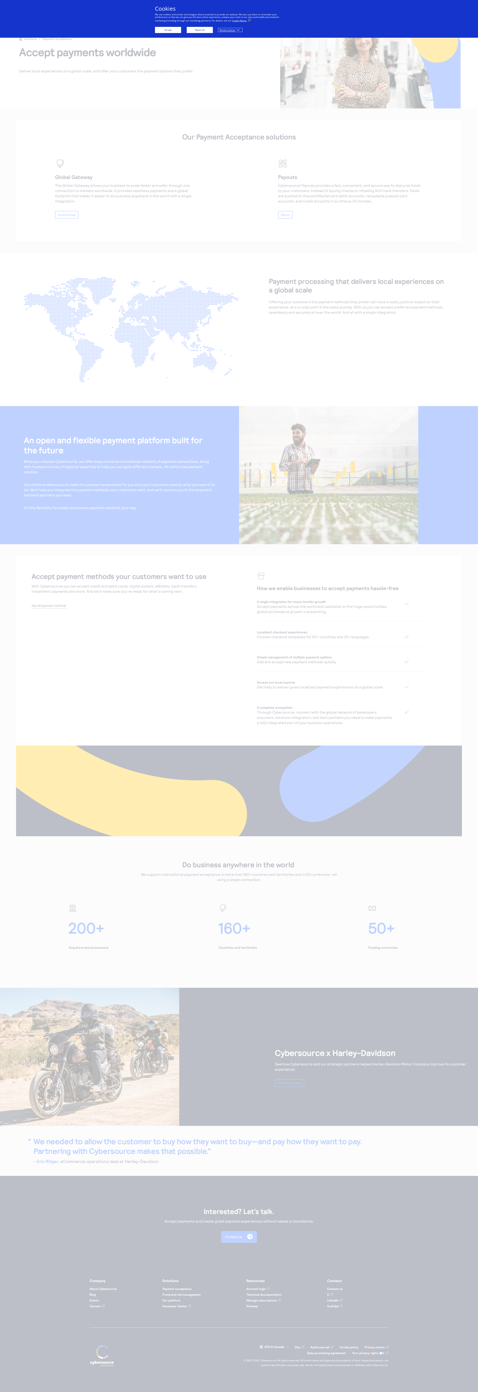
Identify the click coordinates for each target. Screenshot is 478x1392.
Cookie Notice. (239, 20)
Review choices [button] (227, 30)
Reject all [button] (199, 30)
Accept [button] (168, 30)
